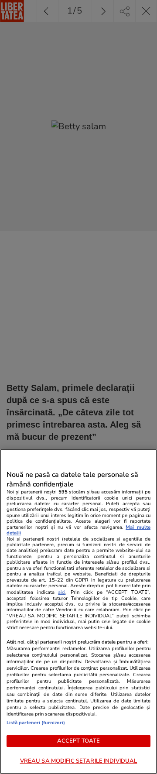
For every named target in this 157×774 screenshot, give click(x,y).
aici (61, 592)
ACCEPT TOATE (78, 741)
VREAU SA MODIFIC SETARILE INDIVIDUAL (78, 761)
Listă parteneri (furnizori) (36, 722)
